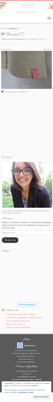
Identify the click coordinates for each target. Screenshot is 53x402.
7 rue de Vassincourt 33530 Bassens (27, 371)
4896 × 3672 (29, 39)
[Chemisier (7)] (26, 70)
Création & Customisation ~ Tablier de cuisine (24, 318)
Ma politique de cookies (26, 392)
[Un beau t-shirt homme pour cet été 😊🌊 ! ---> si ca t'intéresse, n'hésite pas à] (28, 276)
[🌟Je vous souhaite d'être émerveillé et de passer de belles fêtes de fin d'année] (28, 292)
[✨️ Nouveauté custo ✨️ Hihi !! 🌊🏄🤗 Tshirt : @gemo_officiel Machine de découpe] (28, 260)
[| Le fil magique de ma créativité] (26, 5)
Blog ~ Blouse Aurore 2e (16, 324)
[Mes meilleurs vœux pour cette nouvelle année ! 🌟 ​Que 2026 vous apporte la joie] (13, 292)
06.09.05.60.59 (26, 374)
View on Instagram (27, 304)
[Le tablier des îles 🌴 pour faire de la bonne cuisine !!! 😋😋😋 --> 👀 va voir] (13, 276)
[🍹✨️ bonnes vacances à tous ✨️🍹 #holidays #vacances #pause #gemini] (13, 260)
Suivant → (48, 49)
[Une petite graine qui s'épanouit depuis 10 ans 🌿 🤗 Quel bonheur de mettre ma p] (44, 276)
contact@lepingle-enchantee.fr (26, 377)
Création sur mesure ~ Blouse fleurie (21, 314)
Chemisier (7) (40, 39)
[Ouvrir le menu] (49, 18)
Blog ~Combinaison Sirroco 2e (18, 321)
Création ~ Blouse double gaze (18, 327)
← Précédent (6, 49)
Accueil (4, 28)
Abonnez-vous (10, 240)
